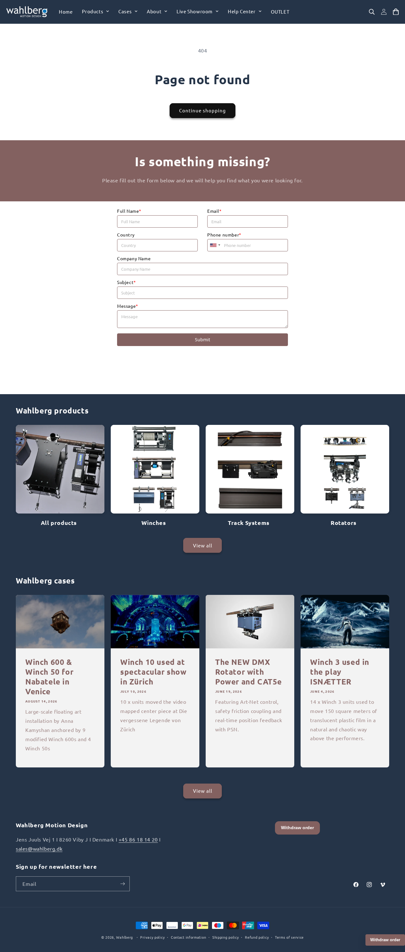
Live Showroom (195, 11)
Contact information (188, 937)
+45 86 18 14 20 (138, 839)
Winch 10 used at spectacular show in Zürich (153, 671)
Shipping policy (225, 937)
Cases (125, 11)
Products (92, 11)
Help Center (242, 11)
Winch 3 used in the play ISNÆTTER (339, 671)
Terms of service (289, 937)
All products (59, 522)
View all (202, 545)
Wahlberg (124, 937)
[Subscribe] (122, 883)
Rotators (344, 522)
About (154, 11)
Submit (202, 340)
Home (65, 12)
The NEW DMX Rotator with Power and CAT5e (248, 671)
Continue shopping (202, 110)
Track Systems (249, 522)
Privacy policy (152, 937)
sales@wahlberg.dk (39, 848)
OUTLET (280, 12)
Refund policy (257, 937)
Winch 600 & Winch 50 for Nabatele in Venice (49, 677)
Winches (153, 522)
